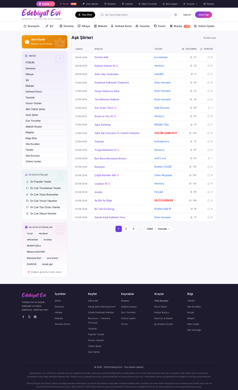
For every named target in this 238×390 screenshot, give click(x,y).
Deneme (69, 26)
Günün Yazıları (34, 103)
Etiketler (112, 3)
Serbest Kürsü (123, 26)
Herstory (159, 65)
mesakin (159, 73)
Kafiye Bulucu (161, 312)
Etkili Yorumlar (149, 3)
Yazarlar (145, 26)
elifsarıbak (32, 239)
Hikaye (86, 26)
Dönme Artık (102, 57)
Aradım (98, 192)
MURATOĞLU (34, 245)
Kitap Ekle (31, 138)
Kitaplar (30, 132)
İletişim (210, 3)
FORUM (30, 62)
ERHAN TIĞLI (161, 124)
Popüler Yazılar (96, 334)
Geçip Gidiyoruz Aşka (107, 91)
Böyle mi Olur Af (104, 116)
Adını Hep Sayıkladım (107, 74)
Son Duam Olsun (104, 107)
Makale (102, 26)
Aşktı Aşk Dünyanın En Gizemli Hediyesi (117, 133)
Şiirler (58, 300)
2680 (150, 228)
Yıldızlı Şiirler (95, 346)
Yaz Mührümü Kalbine (107, 99)
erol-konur (52, 258)
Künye (190, 312)
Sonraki (162, 228)
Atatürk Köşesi (34, 126)
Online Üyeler (206, 26)
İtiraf (69, 3)
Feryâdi (158, 191)
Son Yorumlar (33, 120)
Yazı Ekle (87, 14)
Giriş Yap (204, 14)
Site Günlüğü (194, 330)
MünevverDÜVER (36, 251)
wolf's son (160, 158)
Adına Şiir (93, 300)
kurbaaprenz (161, 141)
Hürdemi (43, 233)
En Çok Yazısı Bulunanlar (44, 194)
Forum (161, 26)
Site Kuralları (33, 143)
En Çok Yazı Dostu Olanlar (45, 207)
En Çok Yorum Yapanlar (43, 200)
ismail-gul (47, 264)
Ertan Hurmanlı (162, 82)
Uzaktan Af (101, 183)
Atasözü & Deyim (163, 318)
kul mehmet (160, 57)
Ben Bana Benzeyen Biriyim (110, 158)
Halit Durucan (162, 107)
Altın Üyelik (193, 324)
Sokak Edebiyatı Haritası (101, 312)
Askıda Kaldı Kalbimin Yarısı (110, 217)
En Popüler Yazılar (40, 181)
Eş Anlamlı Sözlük (163, 324)
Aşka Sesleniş (102, 124)
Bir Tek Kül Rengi (104, 208)
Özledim (99, 141)
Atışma (181, 26)
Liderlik (129, 3)
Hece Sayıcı (160, 306)
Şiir (51, 26)
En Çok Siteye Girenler (43, 213)
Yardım (29, 149)
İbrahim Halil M (162, 208)
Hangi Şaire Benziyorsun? (102, 306)
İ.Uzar (30, 233)
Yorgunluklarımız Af (105, 149)
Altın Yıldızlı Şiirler (35, 109)
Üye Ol (186, 14)
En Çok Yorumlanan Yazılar (45, 188)
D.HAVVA (31, 264)
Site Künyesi (33, 155)
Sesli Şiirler (32, 114)
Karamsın (100, 166)
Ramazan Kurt (34, 258)
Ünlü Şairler (92, 3)
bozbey (48, 239)
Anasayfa (33, 26)
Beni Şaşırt (172, 3)
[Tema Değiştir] (175, 15)
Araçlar (191, 3)
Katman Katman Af (105, 65)
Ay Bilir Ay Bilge (103, 200)
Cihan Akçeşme (163, 175)
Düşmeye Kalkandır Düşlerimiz (112, 82)
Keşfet (45, 3)
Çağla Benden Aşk (105, 175)
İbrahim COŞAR (163, 166)
